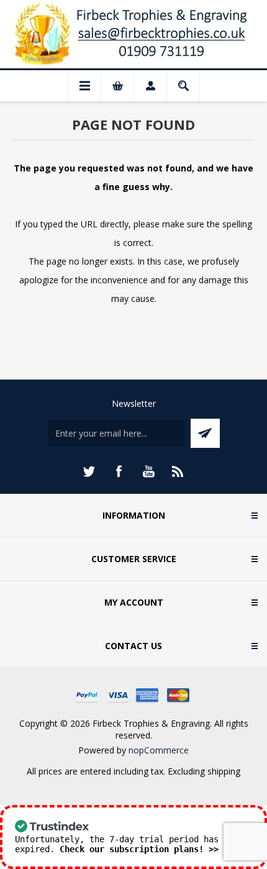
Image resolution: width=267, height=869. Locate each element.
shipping (223, 771)
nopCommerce (159, 750)
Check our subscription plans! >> (139, 849)
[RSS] (178, 471)
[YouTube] (148, 471)
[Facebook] (119, 471)
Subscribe (205, 433)
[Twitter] (89, 471)
